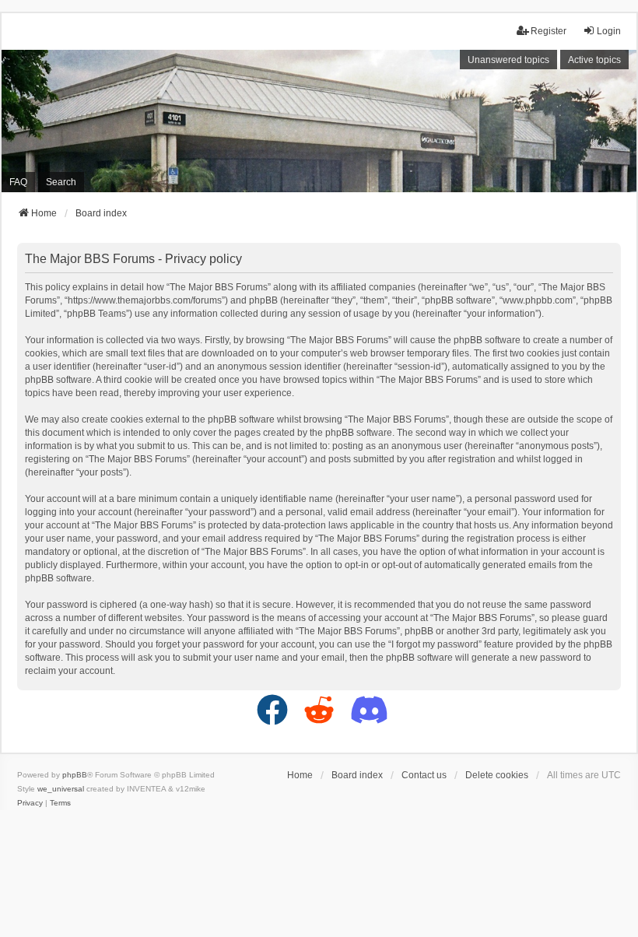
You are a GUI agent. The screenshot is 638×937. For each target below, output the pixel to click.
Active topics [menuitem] (594, 59)
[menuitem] (30, 803)
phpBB (74, 774)
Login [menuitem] (609, 31)
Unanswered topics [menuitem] (508, 59)
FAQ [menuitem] (18, 182)
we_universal (60, 788)
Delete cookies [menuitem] (496, 775)
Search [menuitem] (61, 182)
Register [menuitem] (548, 31)
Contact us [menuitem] (424, 775)
